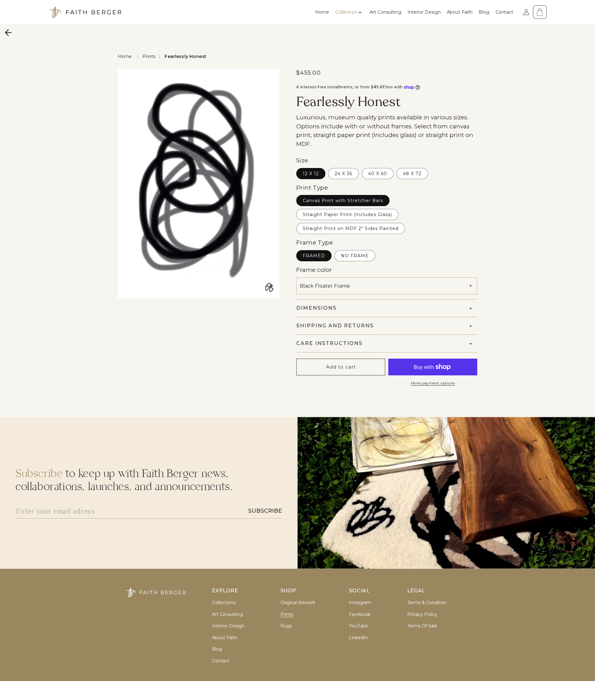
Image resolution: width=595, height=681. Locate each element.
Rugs (286, 626)
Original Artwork (297, 602)
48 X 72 (412, 173)
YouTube (358, 626)
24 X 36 (343, 173)
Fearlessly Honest (185, 56)
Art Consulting (227, 614)
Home (125, 56)
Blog (217, 649)
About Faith (224, 637)
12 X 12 (311, 173)
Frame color (314, 269)
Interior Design (228, 626)
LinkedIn (358, 637)
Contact (220, 661)
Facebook (359, 614)
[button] (349, 12)
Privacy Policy (422, 614)
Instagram (360, 602)
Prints (149, 56)
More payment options (433, 383)
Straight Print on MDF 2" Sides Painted (351, 228)
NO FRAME (355, 256)
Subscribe (265, 510)
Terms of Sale (422, 626)
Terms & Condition (427, 602)
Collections (224, 602)
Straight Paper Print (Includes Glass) (347, 214)
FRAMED (314, 256)
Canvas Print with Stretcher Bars (343, 200)
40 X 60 (377, 173)
